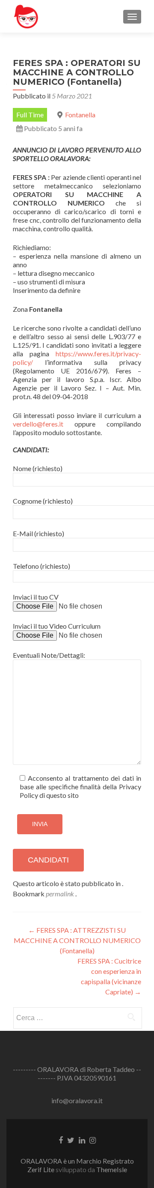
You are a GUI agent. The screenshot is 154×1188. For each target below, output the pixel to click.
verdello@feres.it (38, 424)
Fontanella (80, 114)
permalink (60, 894)
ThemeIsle (111, 1169)
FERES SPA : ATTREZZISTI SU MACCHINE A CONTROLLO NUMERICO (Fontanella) (77, 940)
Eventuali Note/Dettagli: (49, 655)
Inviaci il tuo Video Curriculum (57, 626)
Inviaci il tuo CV (36, 597)
